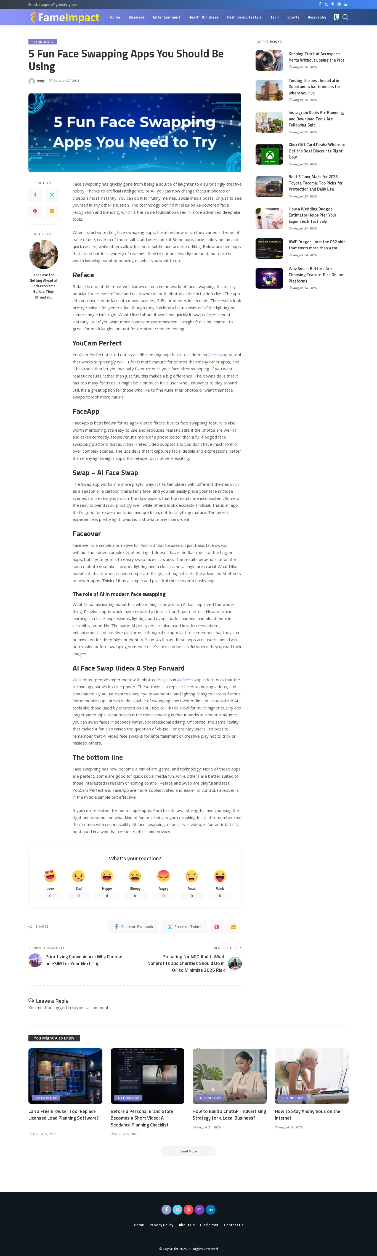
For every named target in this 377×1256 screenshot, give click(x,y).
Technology (43, 42)
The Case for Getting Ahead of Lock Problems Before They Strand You (44, 286)
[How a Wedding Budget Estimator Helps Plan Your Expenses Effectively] (269, 218)
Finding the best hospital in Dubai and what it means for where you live (314, 86)
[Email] (52, 211)
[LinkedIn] (345, 4)
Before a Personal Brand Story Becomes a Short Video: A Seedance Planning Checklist (142, 1118)
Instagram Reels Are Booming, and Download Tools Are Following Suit (316, 118)
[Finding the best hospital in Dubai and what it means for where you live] (269, 90)
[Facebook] (320, 4)
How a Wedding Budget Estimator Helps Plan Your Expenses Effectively (312, 215)
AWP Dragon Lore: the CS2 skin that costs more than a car (317, 245)
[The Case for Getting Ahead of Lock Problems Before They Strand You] (43, 254)
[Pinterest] (333, 4)
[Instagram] (339, 4)
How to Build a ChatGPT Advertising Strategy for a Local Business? (229, 1115)
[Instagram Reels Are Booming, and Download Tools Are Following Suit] (269, 122)
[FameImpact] (64, 17)
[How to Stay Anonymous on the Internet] (312, 1076)
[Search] (345, 17)
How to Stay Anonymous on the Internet (307, 1115)
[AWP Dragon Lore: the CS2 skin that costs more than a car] (269, 248)
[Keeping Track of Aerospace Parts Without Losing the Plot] (269, 60)
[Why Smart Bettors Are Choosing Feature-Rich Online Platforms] (269, 278)
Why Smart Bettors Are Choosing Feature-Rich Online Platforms (316, 274)
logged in (62, 1007)
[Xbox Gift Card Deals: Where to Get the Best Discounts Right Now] (269, 154)
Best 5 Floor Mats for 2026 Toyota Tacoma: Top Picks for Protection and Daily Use (316, 182)
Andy (41, 80)
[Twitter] (326, 4)
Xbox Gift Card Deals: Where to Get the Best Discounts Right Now (317, 150)
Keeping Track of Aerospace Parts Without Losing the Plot (316, 57)
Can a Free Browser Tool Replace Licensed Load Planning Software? (63, 1115)
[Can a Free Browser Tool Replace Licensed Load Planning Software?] (65, 1076)
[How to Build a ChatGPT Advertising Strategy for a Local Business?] (230, 1076)
